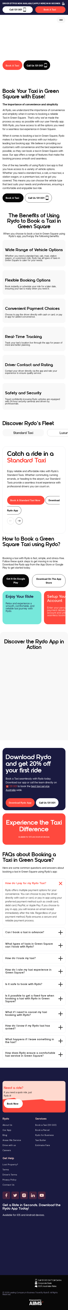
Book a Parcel (42, 1130)
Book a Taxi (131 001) (45, 1125)
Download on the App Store (48, 580)
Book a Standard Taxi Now (25, 500)
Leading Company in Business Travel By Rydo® (29, 1292)
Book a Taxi (12, 197)
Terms (6, 1169)
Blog (5, 1135)
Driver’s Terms (10, 1174)
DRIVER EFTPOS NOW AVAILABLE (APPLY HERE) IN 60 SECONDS (31, 3)
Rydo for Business (44, 1135)
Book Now (12, 1103)
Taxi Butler (40, 1140)
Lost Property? (10, 1164)
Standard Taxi (23, 433)
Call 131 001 (15, 9)
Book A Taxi (50, 9)
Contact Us (8, 1184)
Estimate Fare (42, 1145)
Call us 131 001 (36, 197)
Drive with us (9, 1145)
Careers (7, 1150)
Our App (7, 1130)
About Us (7, 1125)
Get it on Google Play (15, 580)
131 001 (13, 786)
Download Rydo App (20, 802)
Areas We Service (12, 1140)
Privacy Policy (9, 1179)
